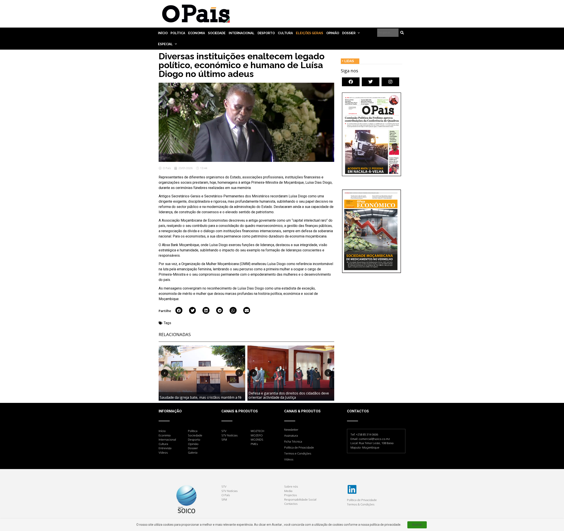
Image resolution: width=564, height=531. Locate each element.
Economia (196, 33)
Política (178, 33)
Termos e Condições (297, 453)
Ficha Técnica (293, 441)
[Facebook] (351, 81)
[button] (178, 310)
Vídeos (288, 459)
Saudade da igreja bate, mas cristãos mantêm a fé (200, 397)
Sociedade (217, 33)
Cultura (285, 33)
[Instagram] (390, 81)
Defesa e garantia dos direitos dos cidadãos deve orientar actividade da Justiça (289, 395)
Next (239, 373)
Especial (165, 44)
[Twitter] (370, 81)
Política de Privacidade (299, 447)
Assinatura (291, 436)
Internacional (241, 33)
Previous (164, 373)
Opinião (332, 33)
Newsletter (291, 430)
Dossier (349, 33)
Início (162, 33)
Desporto (266, 33)
